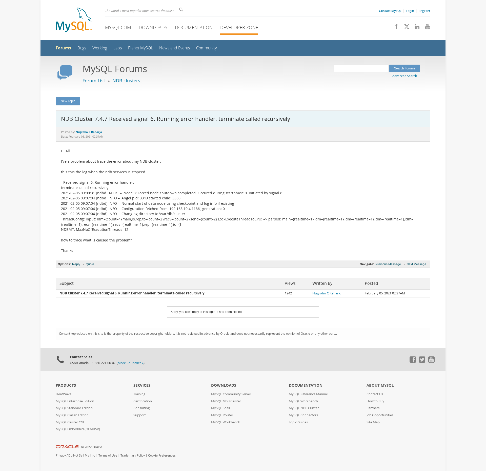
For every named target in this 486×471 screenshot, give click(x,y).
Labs (117, 48)
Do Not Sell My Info (81, 455)
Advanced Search (404, 76)
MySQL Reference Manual (308, 394)
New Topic (68, 101)
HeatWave (63, 394)
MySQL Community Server (231, 394)
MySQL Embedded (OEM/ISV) (78, 429)
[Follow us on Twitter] (422, 362)
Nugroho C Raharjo (326, 293)
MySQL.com (118, 27)
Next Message (416, 264)
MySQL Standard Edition (74, 408)
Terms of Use (107, 455)
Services (141, 385)
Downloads (153, 27)
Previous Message (388, 264)
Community (206, 48)
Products (66, 385)
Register (424, 11)
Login (410, 11)
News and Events (174, 48)
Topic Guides (298, 422)
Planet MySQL (140, 48)
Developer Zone (239, 27)
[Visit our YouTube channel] (425, 28)
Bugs (81, 48)
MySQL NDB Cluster (226, 401)
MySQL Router (222, 415)
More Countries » (131, 363)
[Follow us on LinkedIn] (415, 28)
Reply (76, 264)
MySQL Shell (220, 408)
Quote (90, 264)
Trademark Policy (132, 455)
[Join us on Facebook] (394, 28)
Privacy (61, 455)
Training (139, 394)
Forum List (94, 81)
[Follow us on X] (405, 28)
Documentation (194, 27)
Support (139, 415)
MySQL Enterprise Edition (75, 401)
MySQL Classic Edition (72, 415)
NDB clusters (126, 81)
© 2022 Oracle (91, 447)
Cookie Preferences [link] (162, 455)
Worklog (99, 48)
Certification (142, 401)
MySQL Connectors (303, 415)
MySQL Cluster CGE (70, 422)
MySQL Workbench (225, 422)
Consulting (141, 408)
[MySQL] (73, 20)
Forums (63, 48)
